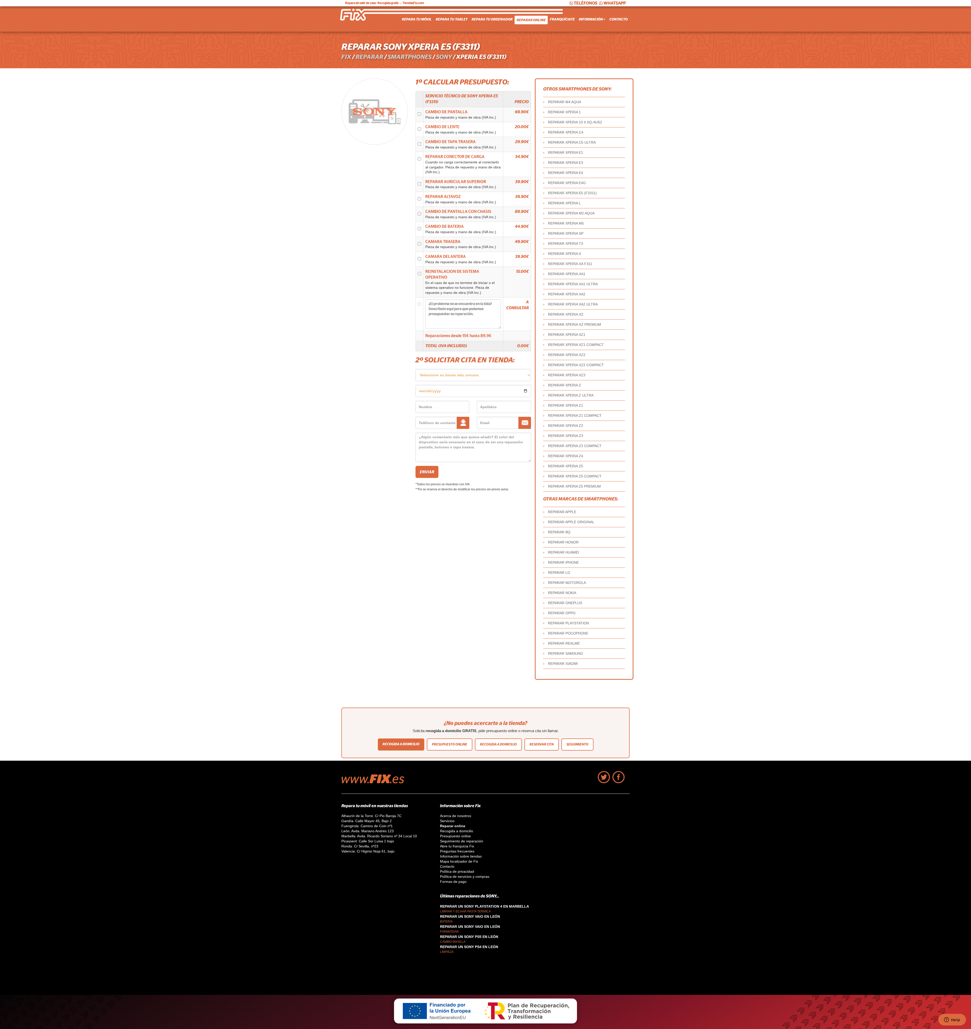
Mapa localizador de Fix (459, 861)
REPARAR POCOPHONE (568, 633)
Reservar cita (541, 744)
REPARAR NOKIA (562, 593)
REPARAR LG (559, 573)
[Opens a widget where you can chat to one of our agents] (952, 1020)
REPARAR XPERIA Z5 (565, 466)
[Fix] (375, 782)
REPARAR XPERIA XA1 (566, 274)
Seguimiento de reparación (461, 841)
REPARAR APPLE (562, 512)
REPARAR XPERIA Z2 (565, 426)
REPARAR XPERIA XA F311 (570, 264)
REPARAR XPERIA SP (565, 233)
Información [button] (591, 19)
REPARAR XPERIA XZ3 (566, 375)
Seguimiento (577, 744)
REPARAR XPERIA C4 (565, 132)
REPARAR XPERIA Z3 (565, 436)
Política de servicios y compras (464, 876)
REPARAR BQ (559, 532)
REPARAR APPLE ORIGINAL (571, 522)
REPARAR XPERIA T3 (565, 244)
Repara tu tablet (452, 19)
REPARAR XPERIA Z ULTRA (570, 395)
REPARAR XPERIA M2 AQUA (571, 213)
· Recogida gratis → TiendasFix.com (384, 3)
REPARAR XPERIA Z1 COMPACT (575, 415)
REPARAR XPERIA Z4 (565, 456)
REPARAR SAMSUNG (565, 653)
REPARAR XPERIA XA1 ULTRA (573, 284)
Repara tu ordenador (492, 19)
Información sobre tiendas (461, 856)
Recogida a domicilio (401, 744)
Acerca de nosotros (455, 816)
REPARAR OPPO (562, 613)
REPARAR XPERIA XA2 (566, 294)
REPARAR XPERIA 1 (564, 112)
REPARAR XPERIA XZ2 (566, 355)
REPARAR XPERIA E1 (565, 152)
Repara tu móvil (417, 19)
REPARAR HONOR (563, 542)
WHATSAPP (615, 3)
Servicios (447, 821)
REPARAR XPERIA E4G (567, 183)
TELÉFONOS (585, 3)
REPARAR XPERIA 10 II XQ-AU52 (575, 122)
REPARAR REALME (564, 643)
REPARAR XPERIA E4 (565, 173)
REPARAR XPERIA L (564, 203)
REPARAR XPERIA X (564, 254)
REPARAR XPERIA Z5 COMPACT (575, 476)
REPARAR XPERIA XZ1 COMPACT (576, 345)
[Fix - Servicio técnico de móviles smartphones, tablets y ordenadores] (360, 19)
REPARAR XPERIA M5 (566, 223)
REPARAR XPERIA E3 (565, 163)
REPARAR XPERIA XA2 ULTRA (573, 304)
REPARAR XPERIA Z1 (565, 405)
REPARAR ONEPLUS (565, 603)
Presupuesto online (449, 744)
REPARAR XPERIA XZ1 (566, 335)
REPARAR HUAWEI (563, 552)
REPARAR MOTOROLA (567, 583)
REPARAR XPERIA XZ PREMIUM (574, 324)
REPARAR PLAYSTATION (568, 623)
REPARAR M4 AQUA (564, 102)
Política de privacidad (457, 871)
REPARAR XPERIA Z (564, 385)
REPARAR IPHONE (563, 562)
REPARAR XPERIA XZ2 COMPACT (576, 365)
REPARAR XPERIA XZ (565, 314)
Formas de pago (453, 882)
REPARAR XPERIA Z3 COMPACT (575, 446)
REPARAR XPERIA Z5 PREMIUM (574, 486)
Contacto (618, 19)
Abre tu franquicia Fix (457, 846)
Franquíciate (562, 19)
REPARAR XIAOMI (563, 664)
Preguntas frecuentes (457, 851)
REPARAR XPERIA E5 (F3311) (572, 193)
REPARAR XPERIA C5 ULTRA (572, 142)
